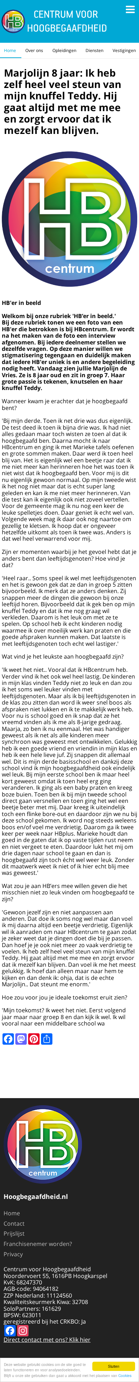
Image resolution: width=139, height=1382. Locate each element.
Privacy (13, 1254)
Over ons (34, 50)
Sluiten (113, 1366)
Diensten (94, 50)
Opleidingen (64, 50)
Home (10, 50)
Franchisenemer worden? (38, 1244)
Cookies (125, 1375)
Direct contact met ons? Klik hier (47, 1340)
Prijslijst (14, 1233)
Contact (14, 1223)
